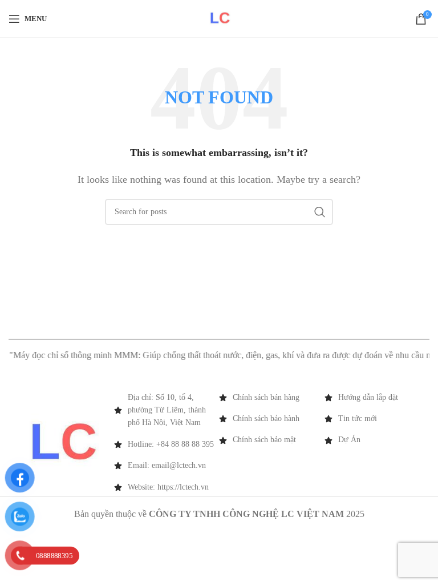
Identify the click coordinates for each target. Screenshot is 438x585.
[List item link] (272, 397)
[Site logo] (219, 17)
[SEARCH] (320, 212)
